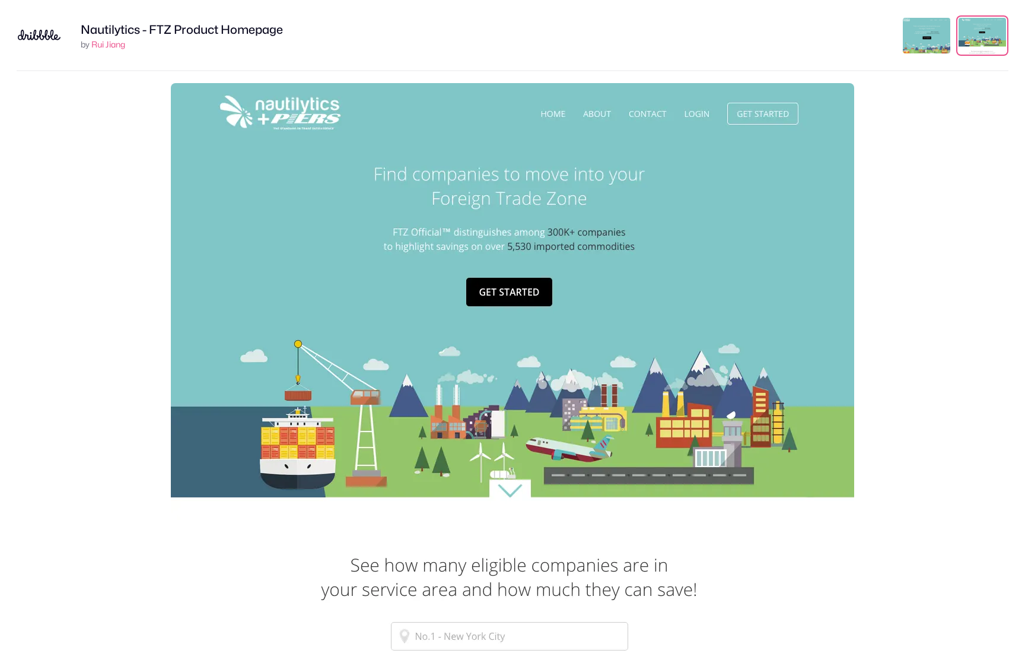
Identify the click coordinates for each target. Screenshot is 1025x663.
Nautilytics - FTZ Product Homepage (182, 30)
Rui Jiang (108, 44)
